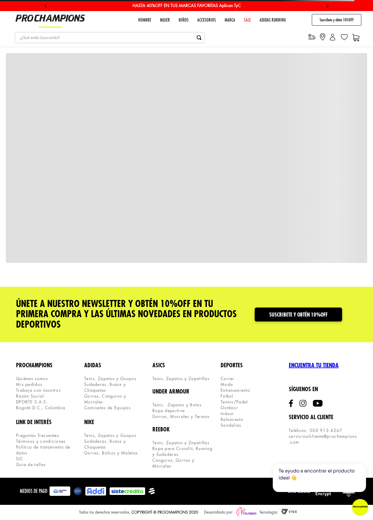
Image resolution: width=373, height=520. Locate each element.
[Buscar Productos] (199, 37)
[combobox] (110, 37)
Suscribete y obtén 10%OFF (337, 20)
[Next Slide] (327, 5)
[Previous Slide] (45, 5)
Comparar (238, 270)
